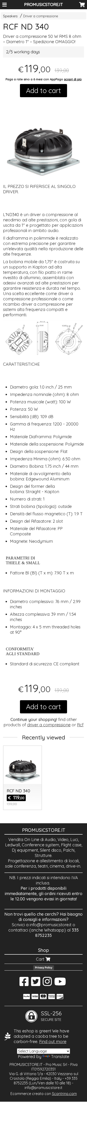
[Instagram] (47, 983)
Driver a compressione (40, 16)
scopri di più (73, 79)
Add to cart (43, 90)
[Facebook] (24, 983)
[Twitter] (35, 983)
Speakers (10, 16)
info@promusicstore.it (50, 924)
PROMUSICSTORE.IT (43, 4)
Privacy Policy (43, 967)
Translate (60, 1056)
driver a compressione (49, 724)
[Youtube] (60, 983)
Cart (40, 959)
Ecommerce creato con (43, 1093)
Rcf (80, 724)
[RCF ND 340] (43, 139)
